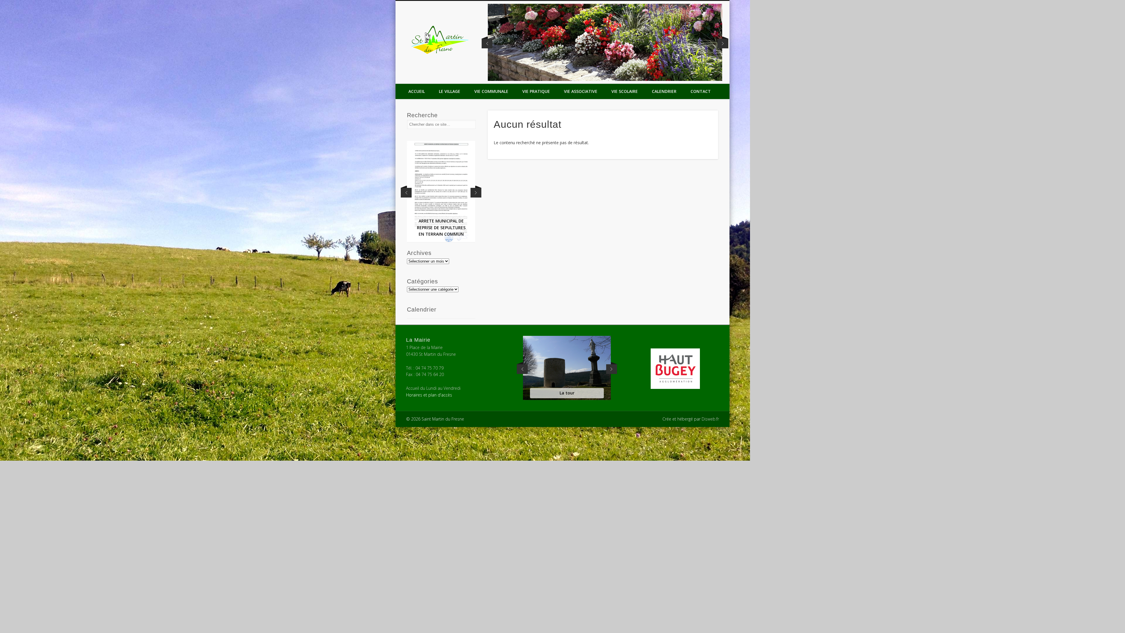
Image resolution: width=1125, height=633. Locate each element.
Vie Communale (491, 91)
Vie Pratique (536, 91)
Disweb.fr (710, 419)
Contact (701, 91)
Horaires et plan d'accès (429, 395)
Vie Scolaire (624, 91)
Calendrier (664, 91)
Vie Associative (580, 91)
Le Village (449, 91)
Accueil (416, 91)
